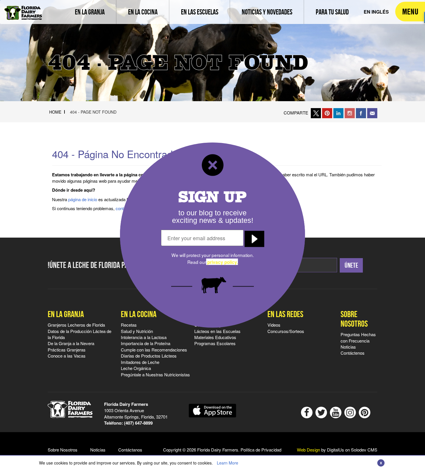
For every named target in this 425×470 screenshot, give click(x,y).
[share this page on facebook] (361, 113)
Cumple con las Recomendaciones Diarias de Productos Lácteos (154, 353)
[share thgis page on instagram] (350, 113)
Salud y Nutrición (137, 331)
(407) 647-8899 (138, 423)
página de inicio (82, 199)
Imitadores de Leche (140, 362)
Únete (351, 265)
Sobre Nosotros (354, 318)
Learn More (227, 463)
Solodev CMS (364, 450)
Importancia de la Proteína (145, 343)
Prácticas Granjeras (67, 350)
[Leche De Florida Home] (23, 8)
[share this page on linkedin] (338, 113)
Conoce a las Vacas (67, 356)
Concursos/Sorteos (285, 331)
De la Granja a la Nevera (71, 343)
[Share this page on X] (316, 113)
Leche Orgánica (136, 368)
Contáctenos (353, 353)
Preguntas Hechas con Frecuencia (358, 337)
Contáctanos (130, 450)
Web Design (308, 450)
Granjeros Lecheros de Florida (76, 325)
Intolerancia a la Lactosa (144, 337)
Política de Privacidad (261, 450)
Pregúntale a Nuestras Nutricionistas (155, 374)
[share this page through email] (372, 113)
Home (55, 112)
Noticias (348, 347)
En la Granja (66, 314)
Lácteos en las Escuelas (217, 331)
